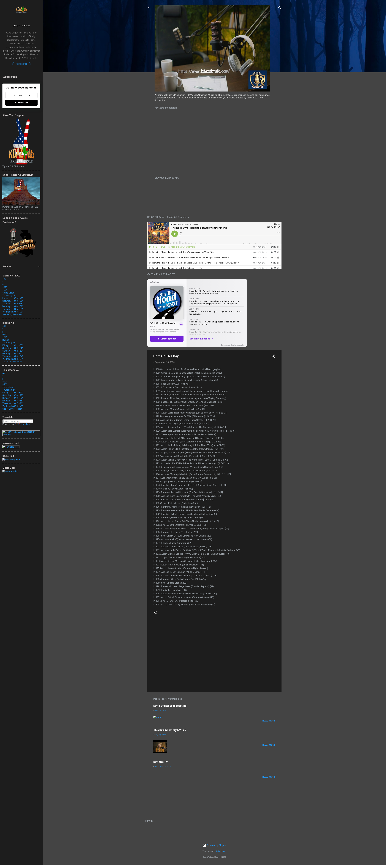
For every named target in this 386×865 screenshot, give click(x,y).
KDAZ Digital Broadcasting (170, 705)
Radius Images (221, 851)
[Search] (280, 8)
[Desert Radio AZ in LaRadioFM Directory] (21, 434)
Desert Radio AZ (21, 25)
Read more (268, 720)
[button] (273, 356)
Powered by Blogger (216, 845)
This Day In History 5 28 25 (169, 730)
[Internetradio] (9, 471)
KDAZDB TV (160, 761)
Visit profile (21, 64)
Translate (25, 424)
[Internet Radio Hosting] (10, 447)
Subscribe (21, 102)
